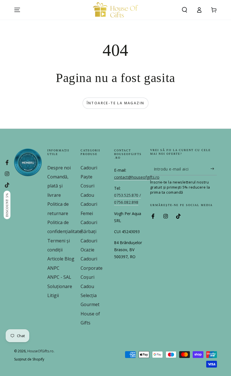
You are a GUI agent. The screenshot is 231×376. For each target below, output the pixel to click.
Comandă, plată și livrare (57, 186)
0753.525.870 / (127, 195)
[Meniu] (17, 10)
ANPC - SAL (59, 277)
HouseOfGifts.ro (40, 351)
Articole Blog (60, 259)
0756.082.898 (126, 202)
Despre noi (59, 168)
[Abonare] (213, 169)
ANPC (53, 268)
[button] (184, 10)
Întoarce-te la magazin (116, 103)
